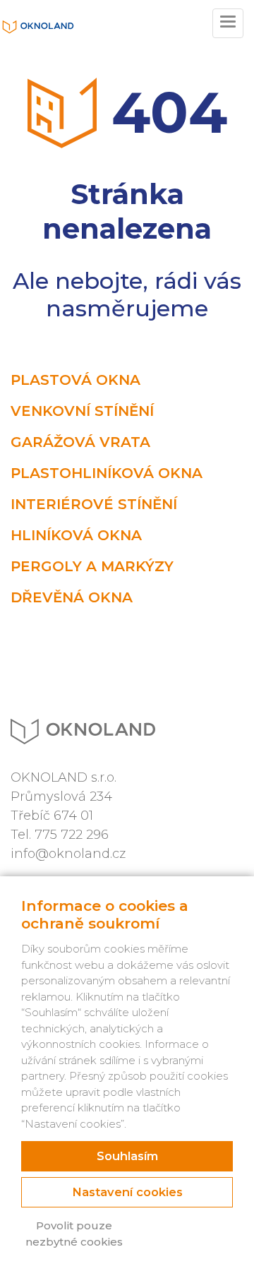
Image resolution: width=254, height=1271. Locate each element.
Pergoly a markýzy (92, 566)
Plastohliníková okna (106, 473)
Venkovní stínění (82, 410)
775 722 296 (72, 834)
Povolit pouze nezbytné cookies (74, 1233)
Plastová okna (75, 379)
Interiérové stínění (94, 504)
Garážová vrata (80, 442)
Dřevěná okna (72, 597)
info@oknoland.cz (68, 853)
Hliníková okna (76, 535)
